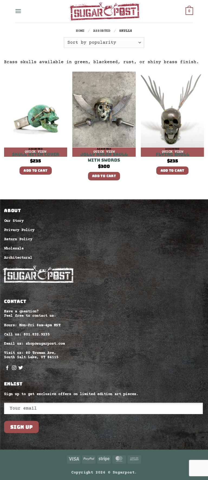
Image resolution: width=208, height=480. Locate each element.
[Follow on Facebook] (7, 368)
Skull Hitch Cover (35, 154)
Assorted (101, 31)
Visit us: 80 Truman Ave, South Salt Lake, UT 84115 (31, 355)
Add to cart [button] (35, 170)
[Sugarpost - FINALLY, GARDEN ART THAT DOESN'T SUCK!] (104, 11)
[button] (18, 11)
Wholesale (14, 249)
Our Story (14, 221)
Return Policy (18, 239)
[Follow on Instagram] (14, 368)
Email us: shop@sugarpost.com (34, 344)
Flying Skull (172, 154)
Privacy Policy (19, 230)
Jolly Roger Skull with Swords (104, 157)
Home (80, 31)
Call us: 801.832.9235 (27, 334)
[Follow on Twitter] (20, 368)
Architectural (18, 258)
